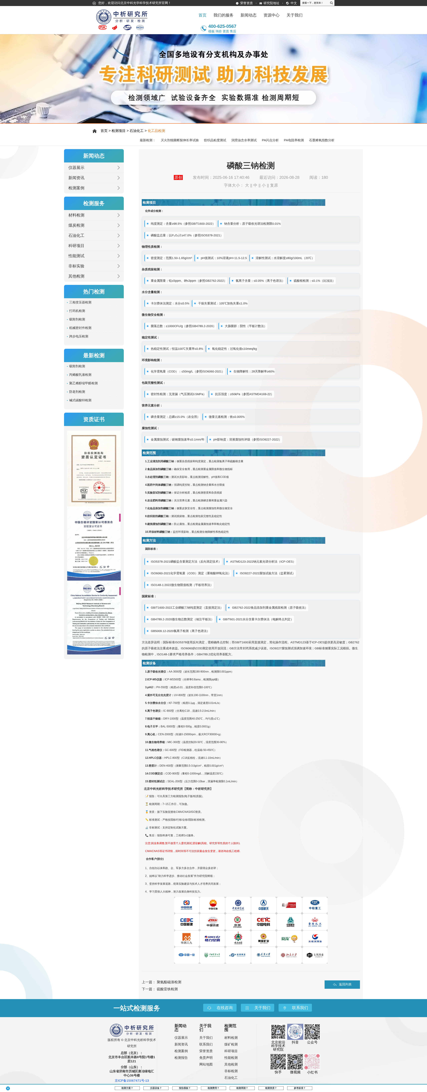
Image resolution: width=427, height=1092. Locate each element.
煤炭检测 (76, 225)
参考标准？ (300, 1088)
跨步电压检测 (78, 336)
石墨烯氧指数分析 (321, 140)
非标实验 (76, 266)
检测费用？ (213, 1088)
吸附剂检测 (77, 319)
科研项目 (76, 245)
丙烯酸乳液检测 (80, 374)
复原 (274, 185)
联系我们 (206, 1044)
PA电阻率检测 (294, 140)
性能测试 (76, 256)
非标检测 (231, 1071)
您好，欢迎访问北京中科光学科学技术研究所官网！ (134, 3)
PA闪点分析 (270, 140)
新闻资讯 (76, 177)
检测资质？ (271, 1088)
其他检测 (76, 276)
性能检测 (231, 1057)
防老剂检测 (77, 391)
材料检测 (76, 215)
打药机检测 (77, 311)
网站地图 (206, 1064)
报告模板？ (185, 1088)
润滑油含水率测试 (244, 140)
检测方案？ (127, 1088)
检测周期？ (242, 1088)
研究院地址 (271, 3)
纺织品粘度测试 (215, 140)
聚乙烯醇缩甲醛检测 (83, 383)
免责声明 (206, 1057)
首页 (202, 15)
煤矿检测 (231, 1044)
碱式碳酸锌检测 (80, 400)
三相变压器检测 (80, 302)
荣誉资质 (246, 3)
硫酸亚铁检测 (167, 989)
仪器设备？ (156, 1088)
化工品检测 (156, 131)
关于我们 (206, 1037)
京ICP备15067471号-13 (132, 1080)
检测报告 (181, 1057)
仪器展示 (76, 167)
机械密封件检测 (80, 328)
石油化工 (137, 131)
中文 (294, 3)
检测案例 (76, 188)
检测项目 (119, 131)
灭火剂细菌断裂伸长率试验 (180, 140)
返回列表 (345, 984)
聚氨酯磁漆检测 (169, 982)
